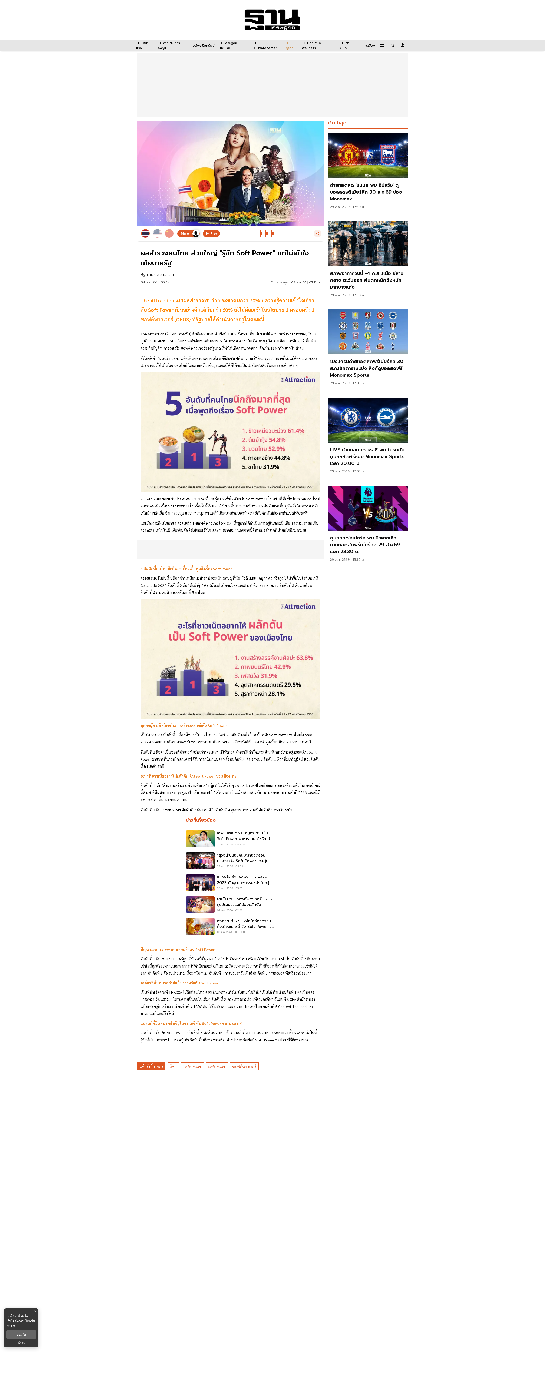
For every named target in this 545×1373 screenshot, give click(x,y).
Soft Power (192, 1066)
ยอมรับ (21, 1334)
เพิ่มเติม (11, 1326)
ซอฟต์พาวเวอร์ (244, 1066)
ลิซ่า (173, 1066)
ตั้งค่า (21, 1343)
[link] (368, 175)
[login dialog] (402, 45)
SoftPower (216, 1066)
